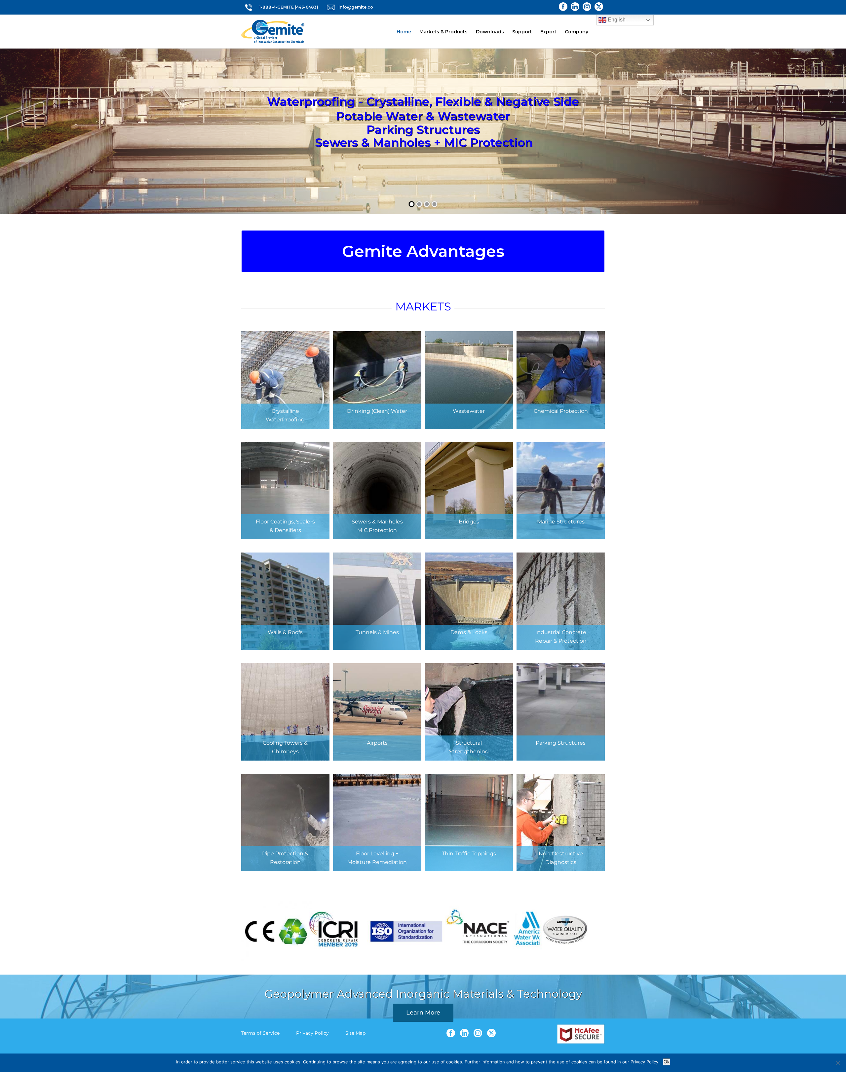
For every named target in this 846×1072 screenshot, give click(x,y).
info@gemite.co (355, 7)
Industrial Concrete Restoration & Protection (423, 107)
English (616, 19)
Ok (667, 1061)
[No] (837, 1062)
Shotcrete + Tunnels (423, 93)
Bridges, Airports (423, 133)
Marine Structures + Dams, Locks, (423, 120)
